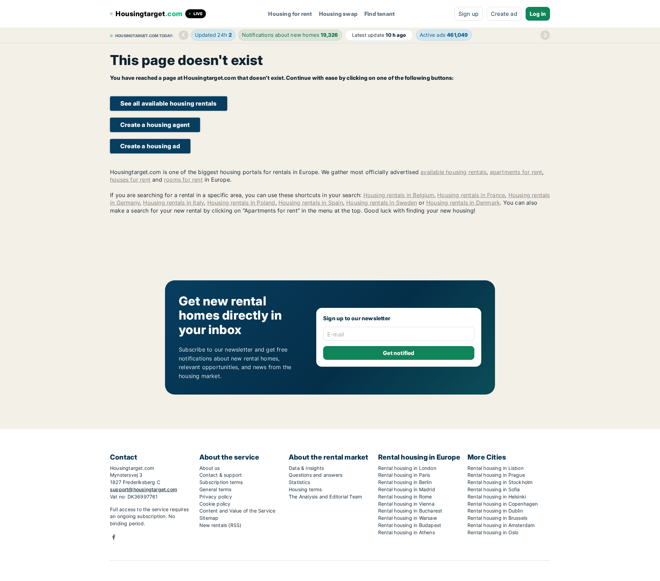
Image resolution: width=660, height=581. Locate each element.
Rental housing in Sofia (494, 489)
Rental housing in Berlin (405, 482)
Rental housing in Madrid (406, 489)
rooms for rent (183, 179)
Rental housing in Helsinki (497, 496)
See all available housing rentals (168, 103)
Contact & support (220, 475)
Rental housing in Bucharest (410, 511)
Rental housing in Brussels (497, 518)
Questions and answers (315, 475)
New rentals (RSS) (220, 525)
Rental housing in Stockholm (500, 482)
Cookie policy (215, 504)
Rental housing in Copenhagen (503, 504)
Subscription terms (221, 482)
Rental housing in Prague (496, 475)
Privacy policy (215, 496)
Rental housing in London (407, 468)
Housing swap (338, 13)
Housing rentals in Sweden (381, 202)
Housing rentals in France (471, 195)
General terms (215, 489)
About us (209, 468)
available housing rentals (453, 172)
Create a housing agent (155, 124)
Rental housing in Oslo (493, 532)
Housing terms (305, 489)
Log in (538, 13)
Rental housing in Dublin (495, 511)
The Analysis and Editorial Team (325, 496)
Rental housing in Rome (405, 496)
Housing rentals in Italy (173, 202)
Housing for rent (290, 13)
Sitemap (208, 518)
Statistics (299, 482)
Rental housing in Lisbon (496, 468)
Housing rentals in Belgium (398, 195)
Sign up (468, 13)
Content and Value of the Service (237, 511)
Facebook (114, 537)
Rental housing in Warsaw (407, 518)
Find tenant (379, 13)
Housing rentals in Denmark (463, 202)
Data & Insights (306, 468)
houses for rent (130, 179)
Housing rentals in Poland (241, 202)
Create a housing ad (150, 146)
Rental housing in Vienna (406, 504)
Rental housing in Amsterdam (501, 525)
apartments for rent (516, 172)
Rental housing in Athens (406, 532)
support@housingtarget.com (143, 489)
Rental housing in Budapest (409, 525)
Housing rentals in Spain (310, 202)
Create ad (504, 13)
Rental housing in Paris (404, 475)
